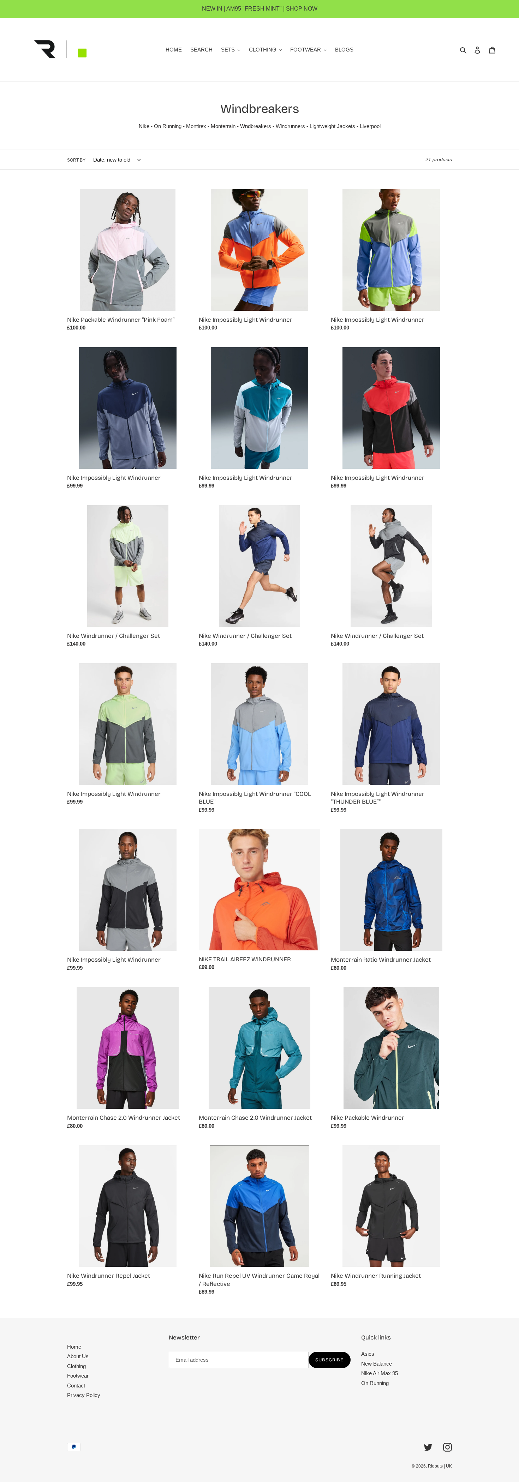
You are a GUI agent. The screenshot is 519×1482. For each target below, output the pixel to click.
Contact (76, 1386)
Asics (367, 1354)
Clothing (76, 1366)
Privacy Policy (83, 1395)
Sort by (76, 160)
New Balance (376, 1364)
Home (74, 1347)
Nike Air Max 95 (379, 1373)
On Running (375, 1383)
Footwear (78, 1376)
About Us (78, 1356)
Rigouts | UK (440, 1466)
